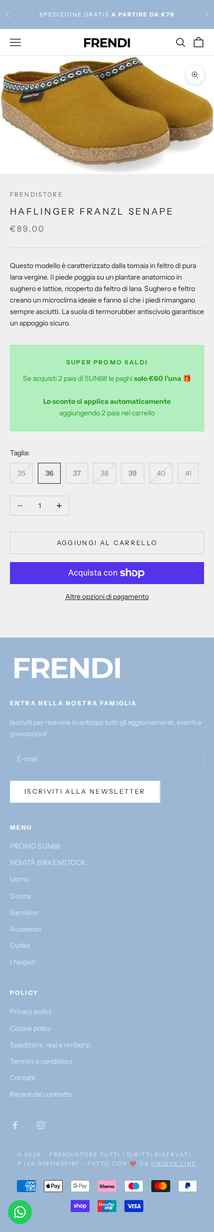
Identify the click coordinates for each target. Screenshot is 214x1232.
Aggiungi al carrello (107, 543)
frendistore (36, 194)
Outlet (20, 945)
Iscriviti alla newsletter (85, 791)
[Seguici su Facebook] (15, 1125)
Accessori (25, 928)
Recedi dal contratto (41, 1094)
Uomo (19, 879)
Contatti (22, 1077)
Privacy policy (31, 1011)
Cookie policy (30, 1028)
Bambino (24, 912)
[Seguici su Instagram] (41, 1125)
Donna (20, 896)
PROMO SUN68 (35, 846)
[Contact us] (20, 1212)
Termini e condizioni (41, 1061)
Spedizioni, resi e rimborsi (50, 1044)
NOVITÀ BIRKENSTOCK (48, 862)
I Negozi (22, 961)
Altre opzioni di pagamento (107, 596)
